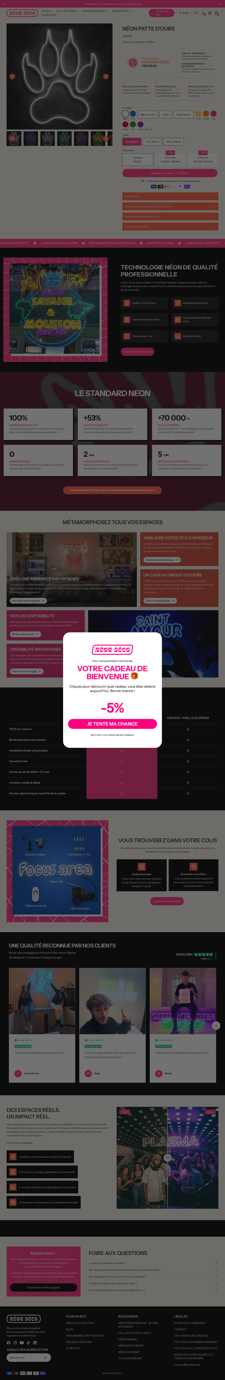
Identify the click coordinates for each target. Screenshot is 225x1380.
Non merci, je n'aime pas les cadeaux (112, 734)
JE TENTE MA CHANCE (112, 724)
